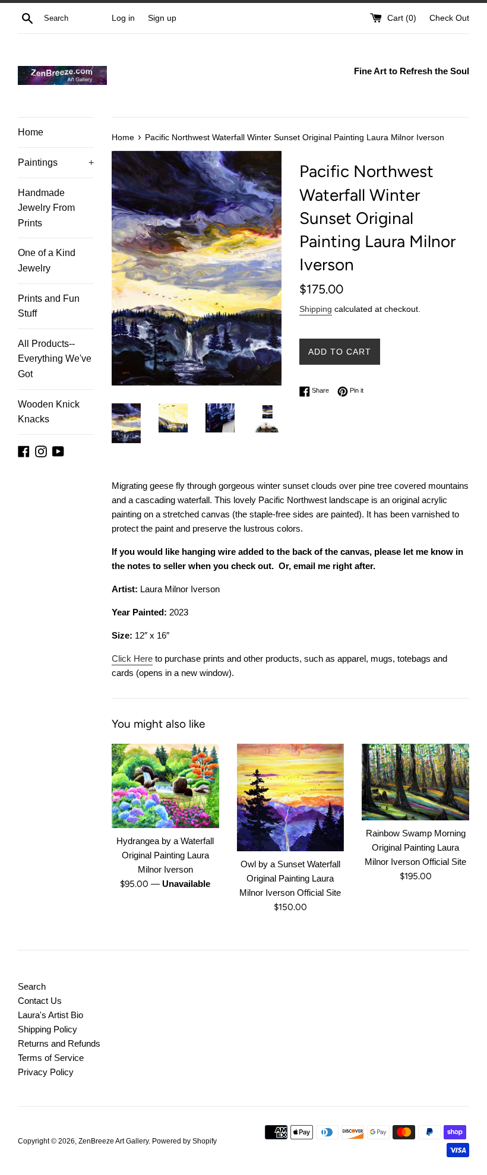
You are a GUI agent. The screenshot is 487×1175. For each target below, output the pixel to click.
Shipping (315, 309)
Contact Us (40, 1001)
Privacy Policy (46, 1072)
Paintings (56, 162)
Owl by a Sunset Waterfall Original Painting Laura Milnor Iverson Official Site (290, 878)
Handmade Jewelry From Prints (46, 208)
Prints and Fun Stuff (49, 306)
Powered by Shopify (184, 1141)
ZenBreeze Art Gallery (113, 1141)
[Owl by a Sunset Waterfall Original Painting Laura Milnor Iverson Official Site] (290, 797)
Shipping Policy (47, 1029)
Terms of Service (51, 1058)
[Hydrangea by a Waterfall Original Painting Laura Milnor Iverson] (165, 786)
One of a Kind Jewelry (46, 260)
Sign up (162, 18)
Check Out (449, 18)
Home (30, 132)
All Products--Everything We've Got (54, 359)
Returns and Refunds (59, 1043)
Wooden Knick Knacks (49, 412)
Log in (123, 18)
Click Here (132, 658)
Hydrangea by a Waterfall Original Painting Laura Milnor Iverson (165, 855)
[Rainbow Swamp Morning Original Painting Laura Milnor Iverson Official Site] (415, 782)
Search (32, 986)
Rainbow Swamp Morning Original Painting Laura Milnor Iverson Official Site (415, 847)
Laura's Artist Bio (50, 1015)
